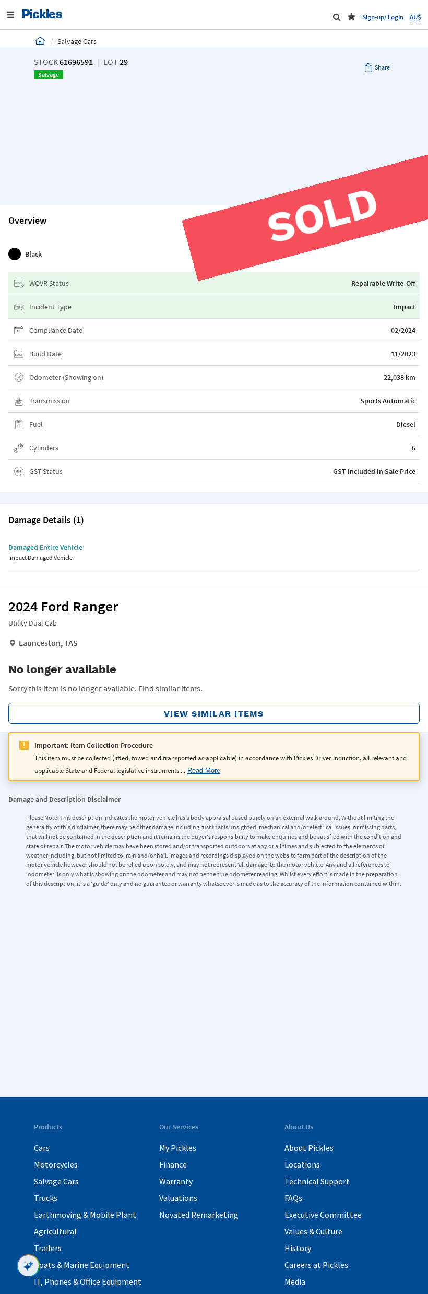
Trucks (45, 1198)
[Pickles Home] (40, 41)
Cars (42, 1147)
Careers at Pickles (316, 1265)
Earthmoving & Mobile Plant (85, 1214)
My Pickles (177, 1147)
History (297, 1248)
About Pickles (309, 1147)
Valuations (178, 1198)
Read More (203, 771)
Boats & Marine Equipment (81, 1265)
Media (294, 1281)
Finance (173, 1164)
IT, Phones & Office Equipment (87, 1281)
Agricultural (55, 1231)
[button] (351, 16)
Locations (302, 1164)
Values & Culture (313, 1231)
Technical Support (317, 1181)
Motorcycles (56, 1164)
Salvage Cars (56, 1181)
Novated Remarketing (199, 1214)
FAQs (293, 1198)
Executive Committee (323, 1214)
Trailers (48, 1248)
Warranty (176, 1181)
